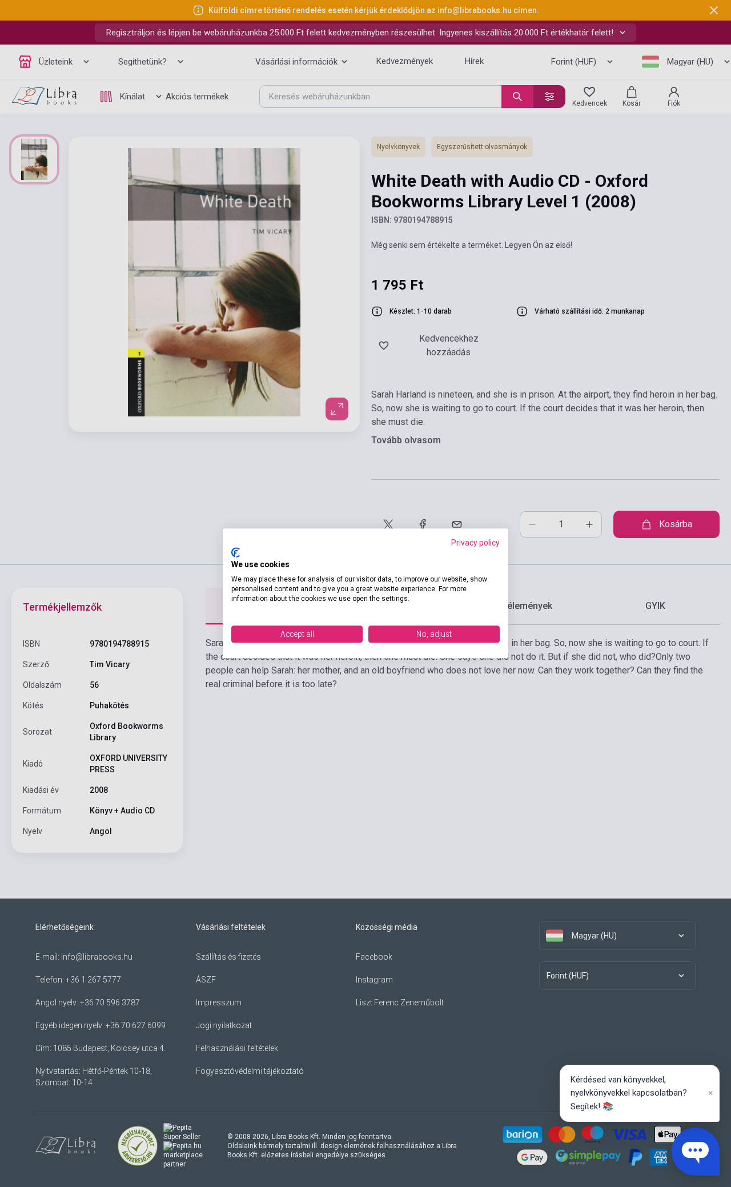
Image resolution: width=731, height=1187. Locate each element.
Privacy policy (475, 542)
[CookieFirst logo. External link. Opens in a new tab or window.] (235, 552)
